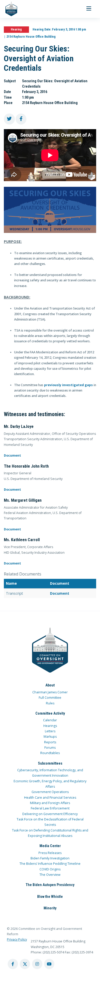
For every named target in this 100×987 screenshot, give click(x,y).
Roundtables (50, 753)
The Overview (50, 874)
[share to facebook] (21, 119)
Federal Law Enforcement (50, 808)
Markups (50, 736)
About (50, 685)
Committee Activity (50, 713)
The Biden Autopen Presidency (50, 885)
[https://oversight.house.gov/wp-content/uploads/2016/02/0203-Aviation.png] (50, 210)
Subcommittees (50, 763)
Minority (50, 908)
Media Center (50, 846)
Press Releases (50, 853)
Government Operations (50, 792)
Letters (50, 731)
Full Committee (50, 697)
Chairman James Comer (50, 692)
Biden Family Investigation (50, 858)
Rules (50, 703)
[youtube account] (49, 964)
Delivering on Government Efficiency (50, 814)
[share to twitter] (9, 119)
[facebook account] (13, 964)
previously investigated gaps (68, 385)
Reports (50, 742)
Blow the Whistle (50, 897)
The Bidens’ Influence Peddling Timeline (50, 863)
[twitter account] (25, 964)
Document (12, 455)
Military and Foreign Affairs (50, 803)
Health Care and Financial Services (50, 797)
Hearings (50, 726)
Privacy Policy (17, 939)
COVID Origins (50, 869)
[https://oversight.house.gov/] (8, 9)
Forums (50, 747)
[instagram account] (37, 964)
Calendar (50, 720)
